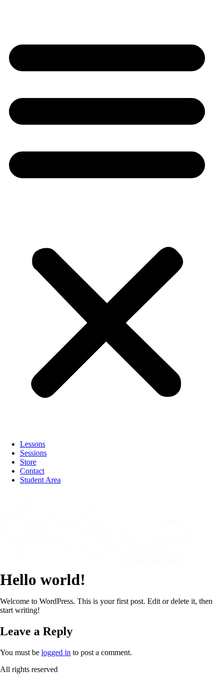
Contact (32, 471)
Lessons (32, 444)
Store (28, 462)
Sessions (33, 453)
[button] (107, 216)
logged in (56, 652)
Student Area (40, 480)
